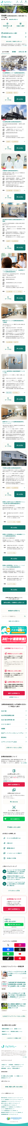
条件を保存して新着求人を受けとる (14, 41)
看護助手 (5, 1031)
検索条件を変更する (14, 611)
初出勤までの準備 (11, 858)
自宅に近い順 (22, 52)
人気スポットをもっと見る (14, 747)
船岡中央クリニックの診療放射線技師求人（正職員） (13, 321)
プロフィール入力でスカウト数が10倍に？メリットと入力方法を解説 (17, 973)
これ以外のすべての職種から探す (14, 1038)
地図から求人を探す (15, 827)
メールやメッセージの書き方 (14, 853)
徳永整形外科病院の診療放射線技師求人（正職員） (14, 220)
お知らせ (9, 1068)
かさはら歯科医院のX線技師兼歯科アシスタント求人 (14, 371)
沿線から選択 (20, 26)
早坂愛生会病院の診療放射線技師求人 (12, 468)
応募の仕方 (10, 843)
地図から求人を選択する (14, 621)
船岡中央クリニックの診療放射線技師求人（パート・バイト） (13, 422)
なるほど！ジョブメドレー (17, 1066)
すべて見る (25, 1057)
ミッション (7, 1066)
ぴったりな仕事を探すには (14, 838)
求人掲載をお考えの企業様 (7, 1076)
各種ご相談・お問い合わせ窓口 (14, 1087)
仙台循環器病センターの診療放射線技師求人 (14, 73)
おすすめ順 (5, 52)
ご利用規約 (10, 1064)
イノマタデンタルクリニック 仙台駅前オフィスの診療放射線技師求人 (14, 270)
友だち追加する (15, 819)
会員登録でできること (14, 697)
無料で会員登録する (14, 693)
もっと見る (25, 45)
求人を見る (20, 99)
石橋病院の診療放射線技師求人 (10, 170)
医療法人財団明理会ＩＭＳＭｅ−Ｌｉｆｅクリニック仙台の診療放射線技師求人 (14, 566)
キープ (17, 2)
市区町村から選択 (7, 27)
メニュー (25, 2)
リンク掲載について (18, 1076)
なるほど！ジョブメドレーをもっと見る (14, 1016)
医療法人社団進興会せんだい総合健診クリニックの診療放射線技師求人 (14, 535)
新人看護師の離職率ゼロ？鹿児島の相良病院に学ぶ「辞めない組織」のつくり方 (17, 1006)
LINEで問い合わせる (15, 924)
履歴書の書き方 (11, 848)
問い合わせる (14, 802)
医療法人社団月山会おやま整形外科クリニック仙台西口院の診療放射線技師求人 (14, 502)
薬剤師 (17, 1028)
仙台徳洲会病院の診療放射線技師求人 (12, 121)
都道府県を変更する (13, 19)
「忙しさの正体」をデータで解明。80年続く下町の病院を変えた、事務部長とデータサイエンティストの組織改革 (17, 995)
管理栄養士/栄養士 (16, 1031)
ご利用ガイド (4, 1064)
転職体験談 (3, 1068)
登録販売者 (6, 1034)
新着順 (14, 52)
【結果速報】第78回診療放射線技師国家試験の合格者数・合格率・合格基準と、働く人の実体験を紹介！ (17, 984)
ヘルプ (2, 1066)
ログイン (21, 2)
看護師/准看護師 (7, 1028)
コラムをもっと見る (14, 890)
